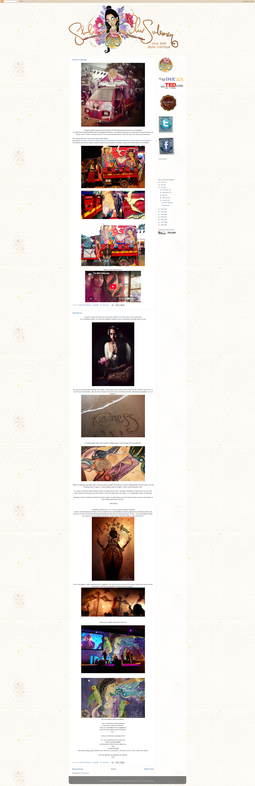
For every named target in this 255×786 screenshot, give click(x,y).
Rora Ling (143, 140)
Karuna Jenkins (135, 140)
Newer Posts (77, 769)
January (165, 200)
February (165, 197)
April (163, 195)
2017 (162, 182)
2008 (162, 219)
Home (113, 769)
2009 (162, 217)
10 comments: (105, 762)
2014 (162, 185)
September (166, 192)
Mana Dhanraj (96, 140)
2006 (162, 225)
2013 (162, 187)
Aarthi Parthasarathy (122, 140)
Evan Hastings (112, 509)
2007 (162, 222)
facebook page (124, 317)
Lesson (148, 392)
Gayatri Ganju (86, 140)
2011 (162, 212)
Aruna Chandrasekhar (108, 140)
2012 (162, 209)
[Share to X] (120, 305)
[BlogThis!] (118, 305)
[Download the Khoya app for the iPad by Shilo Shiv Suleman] (167, 111)
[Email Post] (112, 305)
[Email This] (116, 305)
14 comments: (105, 305)
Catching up (77, 313)
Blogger (151, 781)
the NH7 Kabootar (79, 60)
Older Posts (149, 769)
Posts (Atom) (85, 773)
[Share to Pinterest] (124, 305)
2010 (162, 214)
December (165, 190)
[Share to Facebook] (122, 305)
